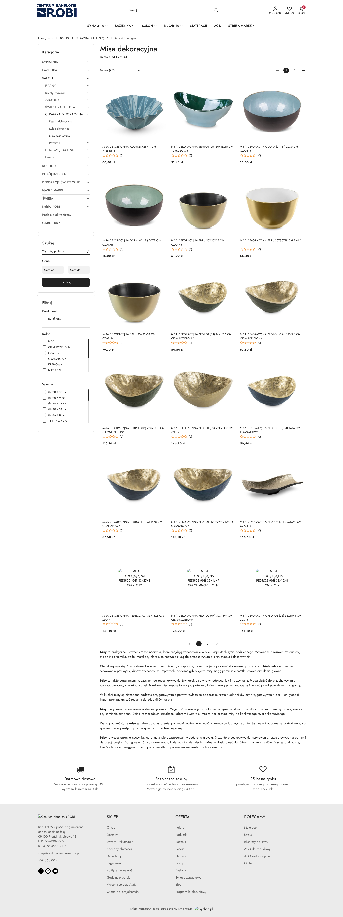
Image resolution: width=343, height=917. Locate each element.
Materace (250, 827)
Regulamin (114, 863)
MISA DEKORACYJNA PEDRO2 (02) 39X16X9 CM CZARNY (270, 524)
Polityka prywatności (120, 870)
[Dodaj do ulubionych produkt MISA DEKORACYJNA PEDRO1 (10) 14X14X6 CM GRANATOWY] (300, 363)
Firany (179, 863)
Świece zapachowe (188, 877)
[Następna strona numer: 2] (303, 70)
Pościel (180, 849)
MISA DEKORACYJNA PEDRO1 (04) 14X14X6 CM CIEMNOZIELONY (201, 336)
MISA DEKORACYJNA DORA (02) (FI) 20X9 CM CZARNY (131, 242)
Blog (178, 884)
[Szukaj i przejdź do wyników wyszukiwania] (216, 10)
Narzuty (180, 856)
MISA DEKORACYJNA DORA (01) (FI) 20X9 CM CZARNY (269, 149)
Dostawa (112, 834)
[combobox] (120, 70)
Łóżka (248, 834)
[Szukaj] (88, 252)
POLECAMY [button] (254, 817)
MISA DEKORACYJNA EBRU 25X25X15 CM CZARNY (197, 242)
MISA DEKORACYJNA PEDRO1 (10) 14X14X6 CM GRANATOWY (270, 430)
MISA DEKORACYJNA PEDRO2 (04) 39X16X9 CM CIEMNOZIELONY (201, 618)
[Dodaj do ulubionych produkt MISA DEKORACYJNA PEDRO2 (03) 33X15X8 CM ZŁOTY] (162, 551)
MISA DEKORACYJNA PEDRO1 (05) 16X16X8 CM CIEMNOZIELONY (270, 336)
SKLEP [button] (112, 817)
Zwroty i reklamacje (120, 842)
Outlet (248, 863)
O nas (111, 827)
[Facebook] (41, 871)
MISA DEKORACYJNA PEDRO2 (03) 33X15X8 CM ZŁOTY (133, 618)
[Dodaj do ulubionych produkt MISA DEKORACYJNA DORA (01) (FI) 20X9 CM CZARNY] (300, 82)
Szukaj (66, 282)
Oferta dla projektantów (123, 891)
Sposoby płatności (119, 849)
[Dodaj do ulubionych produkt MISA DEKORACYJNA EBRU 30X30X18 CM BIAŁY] (300, 176)
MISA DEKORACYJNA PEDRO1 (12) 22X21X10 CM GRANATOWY (202, 524)
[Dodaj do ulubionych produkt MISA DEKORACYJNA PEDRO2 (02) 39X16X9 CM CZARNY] (300, 457)
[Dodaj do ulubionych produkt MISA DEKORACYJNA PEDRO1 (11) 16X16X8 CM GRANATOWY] (162, 457)
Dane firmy (114, 856)
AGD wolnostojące (257, 856)
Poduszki (181, 834)
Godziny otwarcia (119, 877)
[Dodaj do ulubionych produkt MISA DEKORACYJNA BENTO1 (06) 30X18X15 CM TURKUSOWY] (231, 82)
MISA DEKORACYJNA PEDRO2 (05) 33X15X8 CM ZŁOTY (270, 618)
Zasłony (180, 870)
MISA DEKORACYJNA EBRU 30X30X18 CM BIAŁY (270, 240)
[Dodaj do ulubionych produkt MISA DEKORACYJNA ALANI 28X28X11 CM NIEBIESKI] (162, 82)
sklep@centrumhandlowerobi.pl (59, 853)
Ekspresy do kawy (256, 842)
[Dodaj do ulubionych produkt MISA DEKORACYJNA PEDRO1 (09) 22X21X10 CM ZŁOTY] (231, 363)
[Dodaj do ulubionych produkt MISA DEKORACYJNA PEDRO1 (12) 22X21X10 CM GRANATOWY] (231, 457)
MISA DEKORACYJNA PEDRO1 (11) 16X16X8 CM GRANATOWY (132, 524)
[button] (97, 26)
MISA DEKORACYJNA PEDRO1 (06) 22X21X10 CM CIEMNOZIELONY (133, 430)
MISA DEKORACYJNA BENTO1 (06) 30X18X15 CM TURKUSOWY (202, 149)
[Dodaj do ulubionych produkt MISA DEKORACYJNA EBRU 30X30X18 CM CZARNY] (162, 270)
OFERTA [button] (182, 817)
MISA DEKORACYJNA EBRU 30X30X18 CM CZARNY (128, 336)
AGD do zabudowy (257, 849)
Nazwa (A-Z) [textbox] (107, 70)
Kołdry (179, 827)
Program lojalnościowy (190, 891)
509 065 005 (47, 860)
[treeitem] (66, 62)
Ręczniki (181, 842)
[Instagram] (48, 871)
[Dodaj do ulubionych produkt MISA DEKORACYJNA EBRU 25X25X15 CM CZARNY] (231, 176)
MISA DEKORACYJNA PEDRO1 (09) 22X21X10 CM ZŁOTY (202, 430)
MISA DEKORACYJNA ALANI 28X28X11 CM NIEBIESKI (129, 149)
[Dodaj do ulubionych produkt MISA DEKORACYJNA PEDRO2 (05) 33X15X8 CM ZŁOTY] (300, 551)
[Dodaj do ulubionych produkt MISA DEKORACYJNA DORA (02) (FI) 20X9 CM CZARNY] (162, 176)
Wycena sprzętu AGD (121, 884)
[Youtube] (55, 871)
